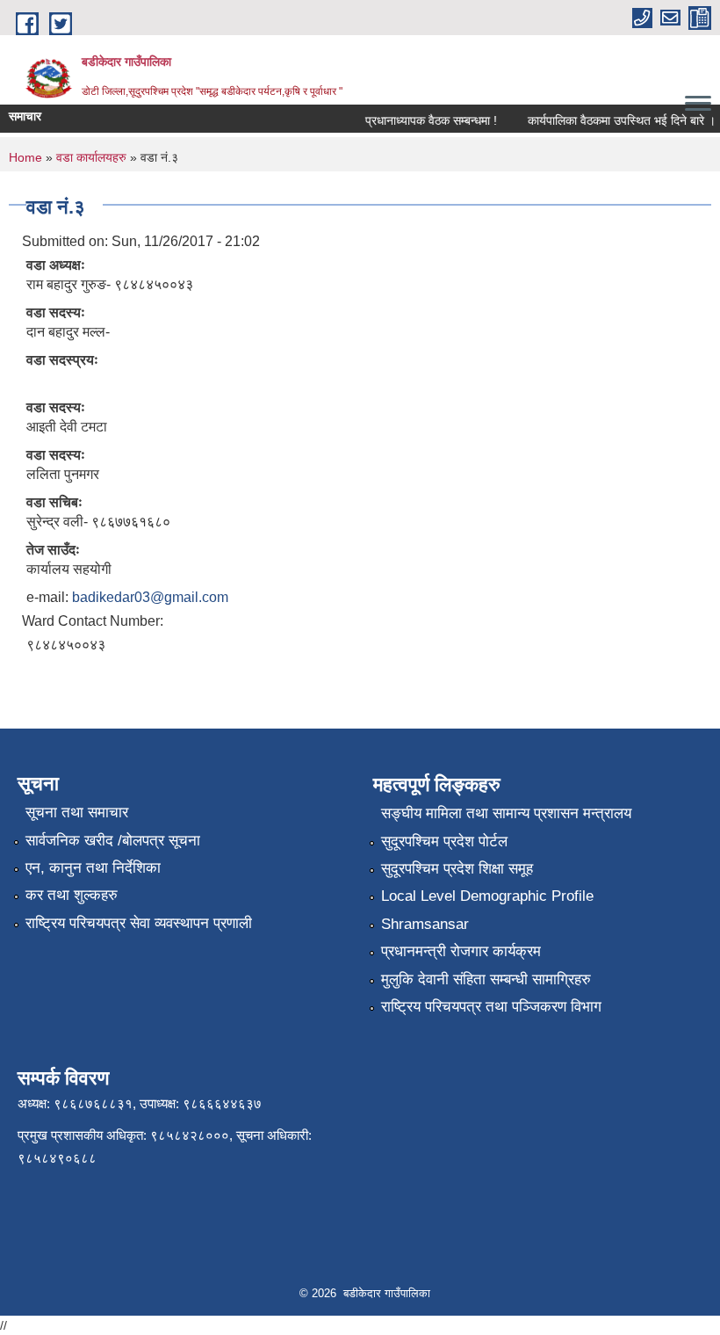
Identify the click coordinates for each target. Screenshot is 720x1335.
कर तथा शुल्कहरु (71, 895)
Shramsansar (425, 924)
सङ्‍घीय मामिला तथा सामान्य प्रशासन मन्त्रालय (506, 813)
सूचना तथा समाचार (76, 812)
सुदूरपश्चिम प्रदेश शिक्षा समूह (457, 868)
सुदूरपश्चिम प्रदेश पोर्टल (444, 841)
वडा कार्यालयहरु (91, 157)
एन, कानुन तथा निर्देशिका (93, 868)
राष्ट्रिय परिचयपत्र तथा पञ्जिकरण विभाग (491, 1006)
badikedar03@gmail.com (150, 597)
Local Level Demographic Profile (487, 896)
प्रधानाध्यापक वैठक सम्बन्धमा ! (425, 120)
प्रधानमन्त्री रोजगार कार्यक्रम (461, 951)
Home (25, 157)
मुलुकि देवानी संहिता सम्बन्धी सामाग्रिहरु (486, 979)
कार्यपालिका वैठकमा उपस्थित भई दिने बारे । (615, 120)
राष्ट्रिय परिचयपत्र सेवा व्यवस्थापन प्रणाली (138, 923)
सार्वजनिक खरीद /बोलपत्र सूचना (112, 840)
